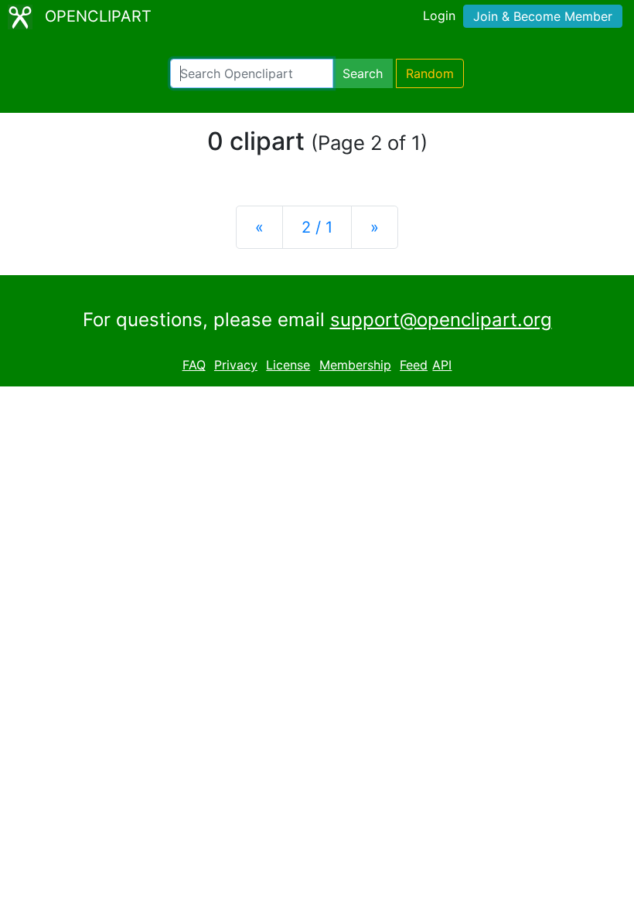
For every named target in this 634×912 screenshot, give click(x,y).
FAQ (194, 365)
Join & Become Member (542, 16)
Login (439, 15)
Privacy (235, 365)
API (442, 365)
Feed (414, 365)
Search (363, 73)
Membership (355, 365)
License (288, 365)
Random (430, 73)
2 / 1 (317, 227)
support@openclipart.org (441, 319)
